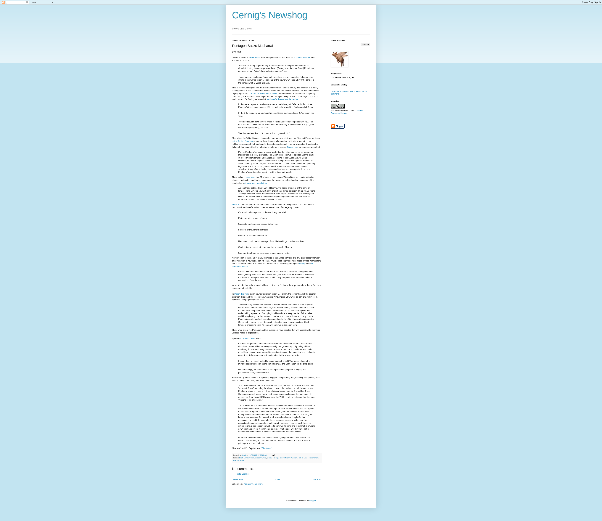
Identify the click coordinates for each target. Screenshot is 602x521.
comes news (249, 177)
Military (287, 458)
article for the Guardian (242, 141)
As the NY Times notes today (263, 93)
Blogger (312, 501)
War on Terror (238, 460)
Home (277, 479)
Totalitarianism (313, 458)
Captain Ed (292, 147)
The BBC (236, 204)
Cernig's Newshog (269, 15)
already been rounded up (255, 183)
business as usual (302, 57)
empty (302, 263)
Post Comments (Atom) (253, 484)
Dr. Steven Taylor (247, 338)
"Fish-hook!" (266, 448)
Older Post (316, 479)
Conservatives (260, 458)
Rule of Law (302, 458)
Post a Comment (243, 474)
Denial (269, 458)
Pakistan (293, 458)
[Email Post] (273, 455)
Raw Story (254, 57)
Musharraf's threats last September (282, 99)
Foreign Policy (278, 458)
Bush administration (246, 458)
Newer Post (238, 479)
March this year (241, 294)
